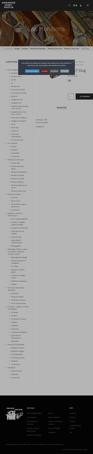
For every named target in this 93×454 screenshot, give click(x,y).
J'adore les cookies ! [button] (32, 71)
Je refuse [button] (44, 71)
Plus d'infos (64, 71)
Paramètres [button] (54, 71)
